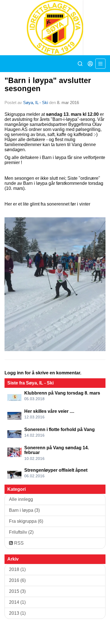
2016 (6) (17, 580)
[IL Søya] (55, 27)
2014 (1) (17, 602)
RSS (18, 543)
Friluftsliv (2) (21, 532)
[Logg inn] (90, 64)
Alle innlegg (21, 499)
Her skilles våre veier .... (49, 411)
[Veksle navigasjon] (100, 64)
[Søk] (80, 64)
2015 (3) (17, 591)
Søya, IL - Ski (35, 102)
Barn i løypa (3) (24, 510)
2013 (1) (17, 613)
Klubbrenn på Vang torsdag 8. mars (62, 393)
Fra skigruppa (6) (26, 521)
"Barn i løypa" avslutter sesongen (48, 84)
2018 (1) (17, 569)
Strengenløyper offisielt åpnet (55, 470)
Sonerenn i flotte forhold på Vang (59, 429)
